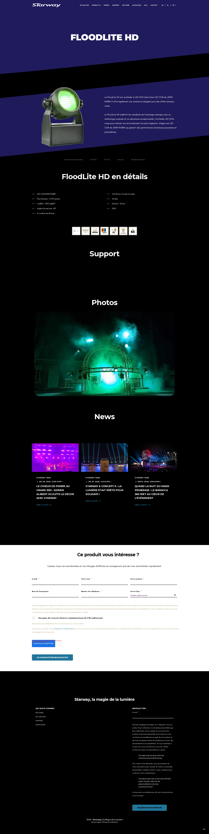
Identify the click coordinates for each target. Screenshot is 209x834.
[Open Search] (168, 5)
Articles (120, 160)
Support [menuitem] (115, 5)
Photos (107, 160)
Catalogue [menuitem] (136, 5)
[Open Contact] (162, 5)
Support (93, 160)
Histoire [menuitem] (125, 5)
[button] (102, 393)
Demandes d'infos (138, 160)
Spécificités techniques (73, 160)
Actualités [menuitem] (84, 5)
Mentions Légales (96, 822)
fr (173, 5)
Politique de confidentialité (110, 822)
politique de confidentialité (63, 629)
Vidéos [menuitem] (106, 5)
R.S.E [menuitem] (145, 5)
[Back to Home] (46, 5)
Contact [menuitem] (154, 5)
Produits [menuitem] (96, 5)
